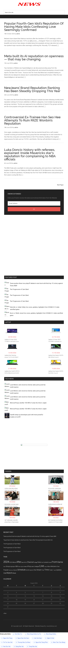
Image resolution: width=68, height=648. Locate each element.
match (45, 566)
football (46, 562)
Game (60, 562)
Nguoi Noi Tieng (7, 638)
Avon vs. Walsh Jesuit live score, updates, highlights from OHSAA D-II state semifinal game (36, 314)
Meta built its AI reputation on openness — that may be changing (34, 57)
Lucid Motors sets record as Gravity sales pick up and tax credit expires (28, 386)
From (54, 562)
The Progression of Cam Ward (19, 289)
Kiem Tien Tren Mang (58, 642)
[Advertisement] (34, 244)
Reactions (11, 570)
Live (41, 565)
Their (43, 570)
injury (22, 566)
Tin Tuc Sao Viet (7, 642)
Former (50, 562)
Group (8, 566)
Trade (54, 570)
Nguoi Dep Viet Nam (22, 638)
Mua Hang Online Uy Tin (33, 634)
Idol (16, 566)
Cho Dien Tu (17, 634)
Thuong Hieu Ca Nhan (23, 642)
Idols (19, 566)
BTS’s (25, 562)
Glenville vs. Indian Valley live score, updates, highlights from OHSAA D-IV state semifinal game (34, 308)
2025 (10, 562)
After (19, 562)
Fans (39, 562)
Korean (25, 566)
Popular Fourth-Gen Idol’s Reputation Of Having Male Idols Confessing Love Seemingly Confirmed (33, 27)
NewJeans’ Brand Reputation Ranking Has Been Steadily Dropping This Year (32, 89)
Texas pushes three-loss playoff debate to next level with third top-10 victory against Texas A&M (36, 284)
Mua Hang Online (50, 634)
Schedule (21, 570)
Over (58, 566)
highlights (12, 566)
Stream (39, 570)
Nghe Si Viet (49, 638)
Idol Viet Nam (37, 638)
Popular (5, 570)
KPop (29, 566)
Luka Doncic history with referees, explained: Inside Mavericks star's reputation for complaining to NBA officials (30, 154)
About (14, 562)
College (35, 562)
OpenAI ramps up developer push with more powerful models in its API (26, 416)
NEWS (34, 4)
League (36, 566)
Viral (4, 573)
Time (46, 570)
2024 (6, 561)
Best (22, 562)
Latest (32, 566)
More (49, 566)
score (27, 570)
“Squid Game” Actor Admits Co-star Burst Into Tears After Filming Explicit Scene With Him (28, 540)
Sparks (31, 570)
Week (14, 573)
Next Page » (60, 185)
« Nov (4, 613)
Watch (9, 573)
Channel (30, 562)
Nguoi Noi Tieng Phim (41, 642)
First (42, 562)
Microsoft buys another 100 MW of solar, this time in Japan (28, 403)
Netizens (53, 566)
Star (35, 570)
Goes (4, 566)
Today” (51, 570)
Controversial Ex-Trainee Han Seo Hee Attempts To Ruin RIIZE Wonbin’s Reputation (32, 120)
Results (15, 570)
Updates (59, 570)
